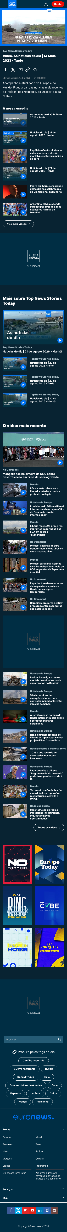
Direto (58, 4)
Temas (6, 1129)
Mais (5, 1198)
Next (5, 1151)
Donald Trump (25, 1077)
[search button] (59, 1039)
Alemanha (42, 1101)
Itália (47, 1077)
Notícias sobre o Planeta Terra (48, 748)
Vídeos (6, 1165)
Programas (42, 1165)
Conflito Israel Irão (33, 1060)
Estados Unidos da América (26, 1085)
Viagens (7, 1158)
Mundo (34, 484)
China (53, 1093)
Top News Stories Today (17, 347)
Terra (38, 1144)
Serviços (8, 1189)
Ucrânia (35, 1093)
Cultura (40, 1158)
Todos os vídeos (47, 827)
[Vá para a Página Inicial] (12, 4)
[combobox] (33, 1039)
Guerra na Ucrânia (24, 1068)
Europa (7, 1137)
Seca (55, 1085)
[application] (33, 27)
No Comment (11, 469)
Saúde (39, 1151)
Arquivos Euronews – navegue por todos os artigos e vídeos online (48, 1175)
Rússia (49, 1068)
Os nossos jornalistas (14, 1172)
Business (8, 1144)
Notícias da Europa (41, 502)
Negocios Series (40, 805)
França (23, 1101)
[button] (18, 223)
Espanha (15, 1093)
